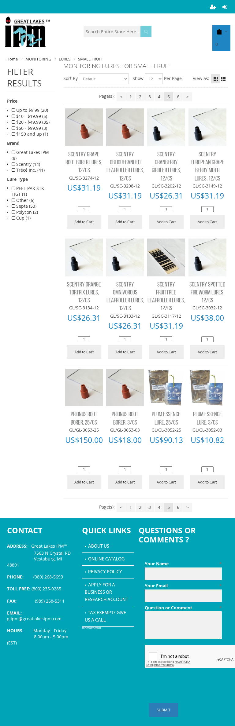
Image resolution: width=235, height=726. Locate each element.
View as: (201, 78)
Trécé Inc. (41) (30, 170)
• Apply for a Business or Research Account (106, 593)
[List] (223, 78)
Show (138, 78)
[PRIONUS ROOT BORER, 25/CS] (84, 388)
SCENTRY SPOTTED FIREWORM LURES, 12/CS (207, 293)
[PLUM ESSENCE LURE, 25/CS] (166, 388)
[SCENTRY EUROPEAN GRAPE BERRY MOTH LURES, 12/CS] (207, 127)
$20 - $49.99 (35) (32, 122)
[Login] (224, 6)
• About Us (97, 546)
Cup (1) (23, 218)
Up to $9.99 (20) (31, 110)
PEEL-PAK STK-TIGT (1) (29, 191)
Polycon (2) (26, 212)
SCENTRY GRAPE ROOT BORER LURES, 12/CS (83, 162)
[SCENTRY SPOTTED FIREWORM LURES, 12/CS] (207, 257)
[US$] (219, 31)
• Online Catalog (105, 559)
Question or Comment (183, 608)
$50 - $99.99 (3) (31, 128)
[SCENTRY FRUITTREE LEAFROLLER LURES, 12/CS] (166, 257)
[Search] (145, 31)
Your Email (183, 586)
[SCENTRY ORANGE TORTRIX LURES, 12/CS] (84, 257)
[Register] (213, 6)
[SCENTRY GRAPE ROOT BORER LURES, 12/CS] (84, 127)
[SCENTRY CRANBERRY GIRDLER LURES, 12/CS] (166, 127)
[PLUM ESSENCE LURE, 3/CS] (207, 388)
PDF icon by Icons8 (91, 628)
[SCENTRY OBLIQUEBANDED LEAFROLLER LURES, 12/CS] (125, 127)
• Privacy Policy (103, 572)
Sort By (70, 78)
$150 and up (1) (31, 134)
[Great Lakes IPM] (27, 31)
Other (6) (24, 200)
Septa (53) (25, 206)
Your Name (183, 564)
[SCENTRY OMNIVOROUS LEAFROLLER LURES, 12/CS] (125, 257)
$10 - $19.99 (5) (31, 116)
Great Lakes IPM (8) (30, 155)
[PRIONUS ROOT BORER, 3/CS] (125, 388)
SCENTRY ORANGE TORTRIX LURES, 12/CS (84, 293)
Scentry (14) (27, 164)
